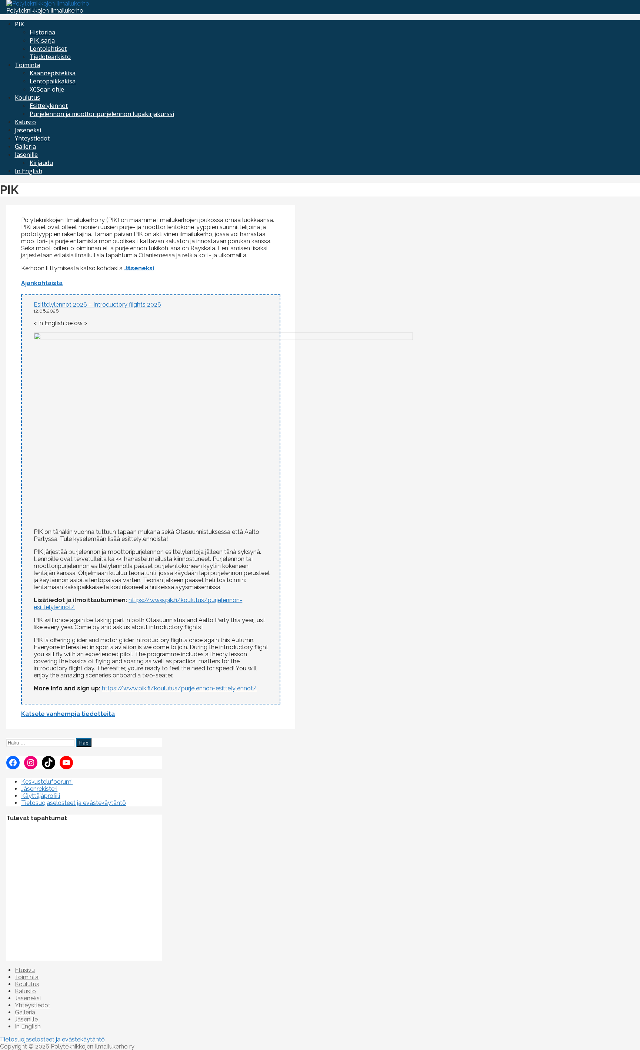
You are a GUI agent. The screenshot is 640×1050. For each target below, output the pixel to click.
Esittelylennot (49, 106)
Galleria (25, 146)
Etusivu (25, 970)
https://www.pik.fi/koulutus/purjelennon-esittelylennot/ (179, 688)
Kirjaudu (41, 163)
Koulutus (27, 97)
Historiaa (42, 32)
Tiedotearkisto (50, 57)
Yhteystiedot (32, 138)
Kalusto (25, 122)
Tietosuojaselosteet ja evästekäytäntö (73, 802)
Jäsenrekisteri (39, 788)
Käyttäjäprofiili (40, 795)
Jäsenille (26, 155)
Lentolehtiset (48, 48)
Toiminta (27, 65)
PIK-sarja (42, 40)
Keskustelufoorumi (47, 781)
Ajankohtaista (42, 283)
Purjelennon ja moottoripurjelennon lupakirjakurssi (102, 114)
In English (28, 171)
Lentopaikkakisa (53, 81)
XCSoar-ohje (47, 89)
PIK (19, 24)
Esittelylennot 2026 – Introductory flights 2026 (97, 304)
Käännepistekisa (53, 73)
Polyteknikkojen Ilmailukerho (44, 10)
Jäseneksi (28, 130)
